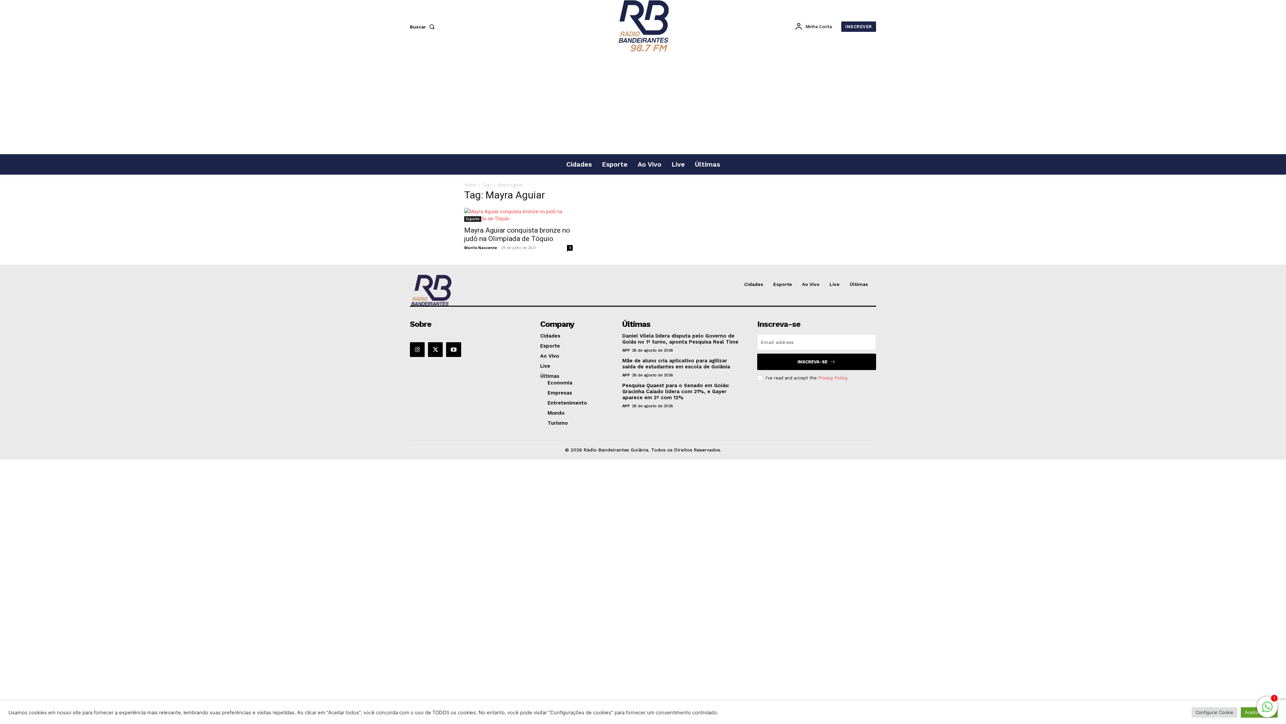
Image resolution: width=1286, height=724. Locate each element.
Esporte (472, 219)
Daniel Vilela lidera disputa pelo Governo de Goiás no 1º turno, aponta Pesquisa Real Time (680, 339)
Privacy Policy (832, 377)
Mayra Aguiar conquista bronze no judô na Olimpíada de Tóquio (517, 234)
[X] (435, 349)
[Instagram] (417, 349)
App (626, 350)
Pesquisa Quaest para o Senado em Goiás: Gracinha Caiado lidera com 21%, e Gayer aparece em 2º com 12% (675, 391)
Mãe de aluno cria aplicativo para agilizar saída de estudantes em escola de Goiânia (676, 364)
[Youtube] (453, 349)
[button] (423, 27)
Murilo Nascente (480, 247)
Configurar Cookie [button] (1214, 712)
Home (470, 185)
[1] (1267, 710)
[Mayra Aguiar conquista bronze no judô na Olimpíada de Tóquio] (518, 215)
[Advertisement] (643, 103)
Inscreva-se (812, 361)
